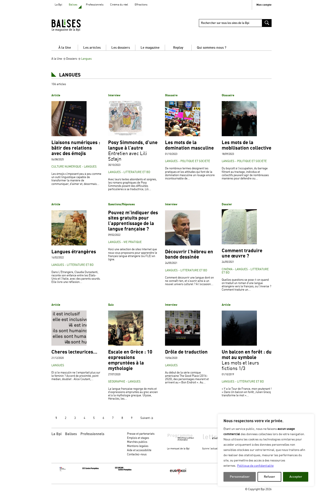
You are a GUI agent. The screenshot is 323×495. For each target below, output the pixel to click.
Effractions (141, 4)
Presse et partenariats (140, 433)
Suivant (146, 418)
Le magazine (150, 47)
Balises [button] (71, 434)
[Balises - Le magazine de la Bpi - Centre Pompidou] (74, 25)
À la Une (64, 47)
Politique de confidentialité (255, 465)
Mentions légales (137, 446)
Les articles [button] (92, 47)
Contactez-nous (137, 454)
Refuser (269, 476)
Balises (73, 4)
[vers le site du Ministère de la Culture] (63, 470)
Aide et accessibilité (139, 450)
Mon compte (264, 5)
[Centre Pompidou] (90, 468)
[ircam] (123, 469)
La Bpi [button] (56, 434)
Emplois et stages (138, 438)
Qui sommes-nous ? (211, 47)
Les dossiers (120, 47)
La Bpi (58, 4)
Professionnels (94, 4)
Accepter (295, 476)
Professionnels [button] (92, 434)
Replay (178, 47)
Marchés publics (137, 442)
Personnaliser (240, 476)
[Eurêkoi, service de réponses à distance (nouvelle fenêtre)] (178, 474)
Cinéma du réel (119, 4)
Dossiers (71, 58)
